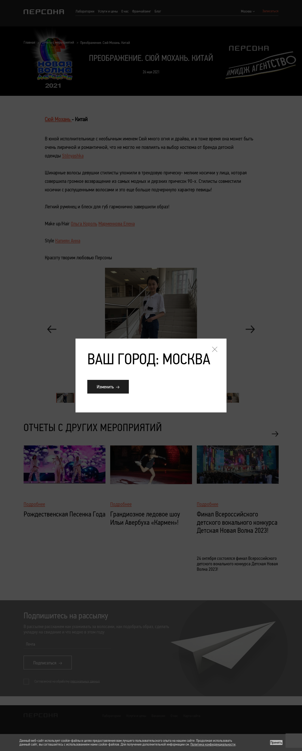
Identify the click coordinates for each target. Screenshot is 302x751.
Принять (276, 742)
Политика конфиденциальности (212, 744)
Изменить (105, 386)
